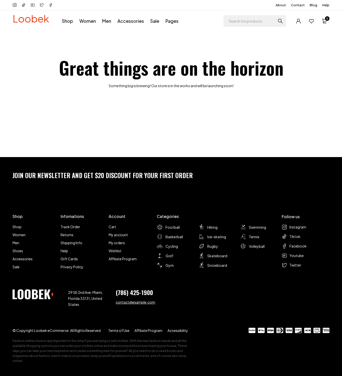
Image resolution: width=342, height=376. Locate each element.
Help (325, 5)
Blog (313, 5)
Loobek (31, 18)
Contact (298, 5)
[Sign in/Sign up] (298, 21)
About (281, 5)
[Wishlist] (311, 21)
